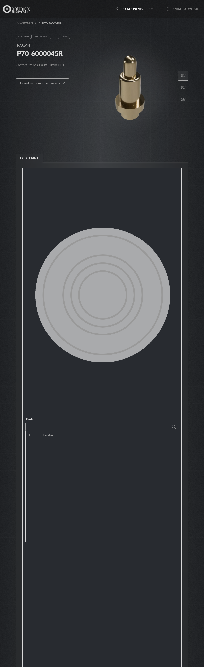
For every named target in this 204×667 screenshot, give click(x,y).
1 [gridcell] (29, 435)
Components (26, 23)
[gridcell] (122, 435)
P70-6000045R (40, 53)
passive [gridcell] (48, 435)
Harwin (23, 45)
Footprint (29, 158)
